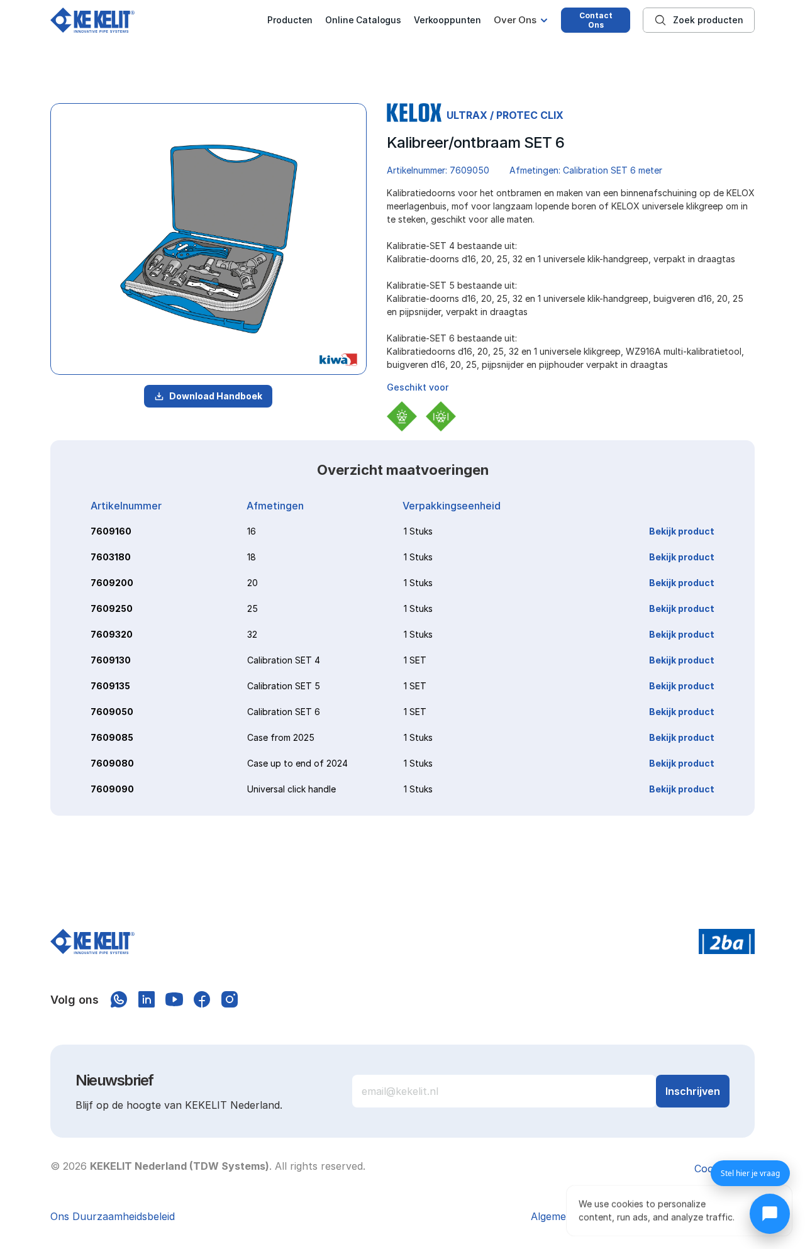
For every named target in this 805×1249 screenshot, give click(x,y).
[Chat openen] (770, 1214)
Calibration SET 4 (283, 660)
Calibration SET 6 (283, 711)
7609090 (112, 789)
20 (252, 582)
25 (252, 608)
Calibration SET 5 (283, 685)
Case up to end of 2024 (297, 763)
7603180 (111, 557)
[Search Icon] (699, 20)
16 (251, 531)
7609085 (112, 737)
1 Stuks (418, 531)
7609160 (111, 531)
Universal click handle (291, 789)
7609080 (112, 763)
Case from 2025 (280, 737)
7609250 (112, 608)
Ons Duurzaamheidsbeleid (112, 1216)
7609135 (110, 685)
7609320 (112, 634)
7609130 (111, 660)
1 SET (415, 660)
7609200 (112, 582)
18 (251, 557)
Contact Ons (596, 20)
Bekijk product (681, 531)
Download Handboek (215, 396)
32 (252, 634)
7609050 (112, 711)
